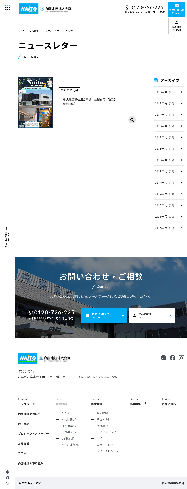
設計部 (66, 413)
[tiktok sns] (7, 472)
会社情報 (33, 30)
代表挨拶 (102, 413)
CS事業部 (68, 438)
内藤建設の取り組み (30, 463)
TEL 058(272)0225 (82, 376)
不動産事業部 (70, 444)
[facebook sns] (7, 478)
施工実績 (23, 424)
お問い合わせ (170, 404)
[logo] (46, 8)
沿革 (99, 438)
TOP (21, 30)
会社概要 (102, 426)
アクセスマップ (106, 432)
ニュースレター (51, 30)
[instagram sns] (7, 483)
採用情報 (136, 404)
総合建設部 (69, 419)
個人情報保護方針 (173, 483)
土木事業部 (69, 432)
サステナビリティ (108, 451)
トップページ (26, 404)
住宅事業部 (69, 426)
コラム (22, 453)
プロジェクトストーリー (33, 433)
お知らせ (23, 443)
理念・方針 (104, 419)
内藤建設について (29, 414)
